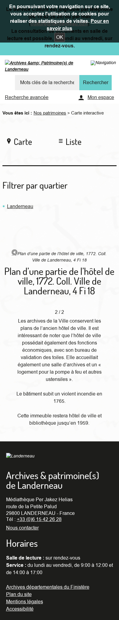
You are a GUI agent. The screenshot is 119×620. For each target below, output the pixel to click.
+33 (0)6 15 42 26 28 (39, 519)
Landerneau (20, 206)
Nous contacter (22, 528)
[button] (59, 37)
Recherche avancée (27, 97)
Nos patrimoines (50, 113)
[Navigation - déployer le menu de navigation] (103, 62)
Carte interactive (87, 113)
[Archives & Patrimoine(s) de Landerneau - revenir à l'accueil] (51, 67)
